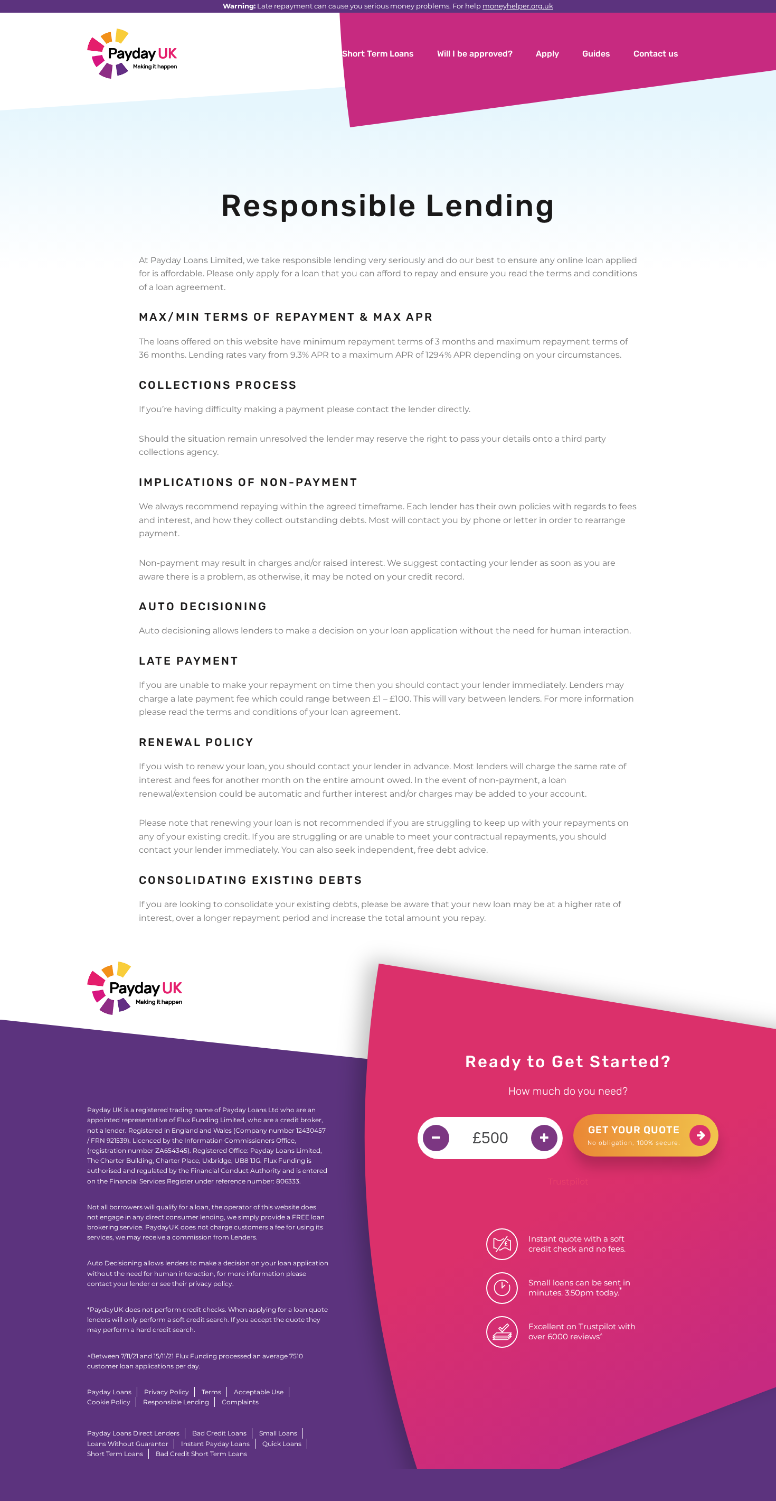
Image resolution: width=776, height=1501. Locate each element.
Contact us (655, 54)
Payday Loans (109, 1392)
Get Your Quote (634, 1135)
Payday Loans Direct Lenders (133, 1433)
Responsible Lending (176, 1402)
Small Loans (278, 1433)
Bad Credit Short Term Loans (201, 1454)
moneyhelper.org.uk (517, 6)
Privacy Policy (166, 1392)
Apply (547, 54)
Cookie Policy (108, 1402)
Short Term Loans (378, 54)
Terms (211, 1392)
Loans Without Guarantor (127, 1444)
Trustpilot (568, 1182)
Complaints (240, 1402)
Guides (596, 54)
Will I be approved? (475, 54)
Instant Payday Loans (215, 1444)
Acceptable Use (258, 1392)
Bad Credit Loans (219, 1433)
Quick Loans (281, 1444)
